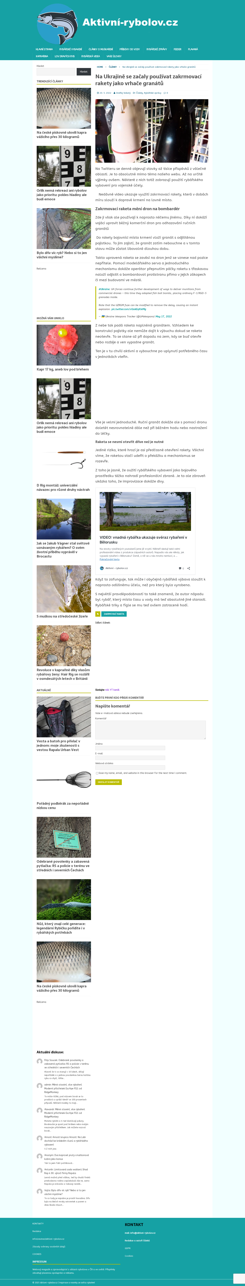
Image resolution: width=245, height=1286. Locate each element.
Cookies (129, 1256)
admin (47, 1084)
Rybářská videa (91, 56)
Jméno (99, 743)
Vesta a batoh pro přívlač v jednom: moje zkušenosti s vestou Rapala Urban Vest (58, 745)
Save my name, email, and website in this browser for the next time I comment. (143, 773)
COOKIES (36, 1254)
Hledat (40, 66)
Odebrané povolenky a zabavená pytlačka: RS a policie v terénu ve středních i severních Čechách (63, 866)
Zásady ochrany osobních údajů (48, 1246)
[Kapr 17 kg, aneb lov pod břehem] (64, 345)
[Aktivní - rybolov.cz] (107, 44)
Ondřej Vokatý (123, 93)
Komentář (100, 718)
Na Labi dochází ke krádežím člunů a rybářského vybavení (66, 1141)
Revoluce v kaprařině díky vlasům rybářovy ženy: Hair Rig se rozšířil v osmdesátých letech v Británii (63, 674)
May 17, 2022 (164, 316)
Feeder (177, 49)
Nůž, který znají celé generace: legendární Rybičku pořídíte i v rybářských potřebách (61, 928)
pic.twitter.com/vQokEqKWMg (129, 309)
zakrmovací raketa (114, 614)
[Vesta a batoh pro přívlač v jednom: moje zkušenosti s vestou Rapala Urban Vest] (64, 716)
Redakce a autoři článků (137, 1240)
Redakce (36, 1231)
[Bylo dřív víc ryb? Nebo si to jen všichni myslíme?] (64, 228)
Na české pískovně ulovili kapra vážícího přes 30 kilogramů (61, 135)
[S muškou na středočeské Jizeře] (64, 588)
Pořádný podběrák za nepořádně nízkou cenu (63, 805)
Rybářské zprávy (157, 49)
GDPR (127, 1248)
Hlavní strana (44, 49)
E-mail (99, 753)
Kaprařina (42, 56)
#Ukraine (104, 289)
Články (139, 93)
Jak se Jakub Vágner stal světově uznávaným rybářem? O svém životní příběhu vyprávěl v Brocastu (63, 550)
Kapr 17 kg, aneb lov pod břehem (63, 369)
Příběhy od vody (130, 49)
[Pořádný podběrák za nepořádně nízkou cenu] (64, 779)
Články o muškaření (101, 49)
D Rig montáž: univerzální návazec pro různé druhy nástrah (63, 487)
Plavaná (193, 49)
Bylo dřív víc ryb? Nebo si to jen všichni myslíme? (62, 255)
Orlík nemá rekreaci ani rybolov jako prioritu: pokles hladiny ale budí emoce (62, 195)
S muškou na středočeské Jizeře (62, 616)
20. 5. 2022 (105, 93)
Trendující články (50, 81)
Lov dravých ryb (65, 56)
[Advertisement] (151, 389)
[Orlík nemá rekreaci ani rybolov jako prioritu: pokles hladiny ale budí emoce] (64, 166)
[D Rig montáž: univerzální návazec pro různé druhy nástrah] (64, 461)
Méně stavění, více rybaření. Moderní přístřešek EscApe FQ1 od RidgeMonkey (63, 1088)
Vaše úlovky (114, 56)
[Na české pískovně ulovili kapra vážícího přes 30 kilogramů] (64, 108)
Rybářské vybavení (71, 49)
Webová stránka (104, 763)
